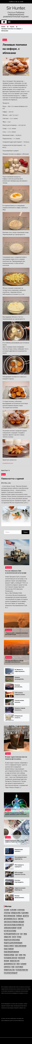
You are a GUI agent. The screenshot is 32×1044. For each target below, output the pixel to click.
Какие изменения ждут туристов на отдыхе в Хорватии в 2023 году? (16, 841)
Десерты (26, 915)
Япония (6, 960)
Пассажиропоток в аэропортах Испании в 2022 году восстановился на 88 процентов (21, 858)
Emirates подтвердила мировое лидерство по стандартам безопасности (19, 881)
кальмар (23, 963)
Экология (8, 567)
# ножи (6, 909)
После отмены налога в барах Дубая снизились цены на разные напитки (15, 813)
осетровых (19, 966)
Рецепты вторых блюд (12, 939)
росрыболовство (22, 969)
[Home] (4, 22)
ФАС (24, 954)
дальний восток (10, 963)
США (16, 954)
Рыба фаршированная (11, 951)
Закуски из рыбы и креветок (14, 924)
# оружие (13, 909)
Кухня (4, 40)
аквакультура (14, 960)
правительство (9, 969)
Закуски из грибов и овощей (14, 921)
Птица (19, 936)
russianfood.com (8, 463)
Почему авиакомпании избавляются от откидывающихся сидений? (20, 897)
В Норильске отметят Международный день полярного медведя (20, 717)
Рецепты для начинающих (13, 942)
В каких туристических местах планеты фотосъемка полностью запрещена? (16, 758)
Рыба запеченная (20, 945)
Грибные (19, 915)
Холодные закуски (10, 957)
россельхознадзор (10, 972)
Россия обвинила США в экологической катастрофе (15, 572)
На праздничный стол (11, 933)
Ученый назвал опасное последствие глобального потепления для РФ (21, 701)
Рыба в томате (9, 945)
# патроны (21, 909)
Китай (19, 927)
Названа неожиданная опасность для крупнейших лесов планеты (20, 678)
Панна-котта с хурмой (12, 478)
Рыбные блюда (9, 954)
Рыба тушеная (9, 948)
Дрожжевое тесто (10, 918)
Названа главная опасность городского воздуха (21, 709)
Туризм (8, 753)
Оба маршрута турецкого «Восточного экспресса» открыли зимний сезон (20, 866)
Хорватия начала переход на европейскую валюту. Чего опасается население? (20, 889)
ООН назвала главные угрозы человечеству (20, 693)
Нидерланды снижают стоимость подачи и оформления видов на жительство (20, 850)
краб (12, 966)
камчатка (7, 966)
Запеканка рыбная (10, 927)
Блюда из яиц (16, 912)
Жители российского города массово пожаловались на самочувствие (14, 661)
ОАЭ (21, 933)
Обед (25, 933)
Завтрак (20, 918)
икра (18, 963)
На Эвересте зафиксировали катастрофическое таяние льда (21, 670)
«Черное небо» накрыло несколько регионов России (16, 633)
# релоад (7, 912)
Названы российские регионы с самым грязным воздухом (20, 686)
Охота (14, 936)
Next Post (4, 470)
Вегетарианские (9, 915)
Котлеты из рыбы (10, 930)
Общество (7, 936)
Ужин (20, 954)
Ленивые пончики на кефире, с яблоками (15, 48)
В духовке (25, 912)
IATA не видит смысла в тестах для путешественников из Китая (21, 873)
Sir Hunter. (16, 8)
